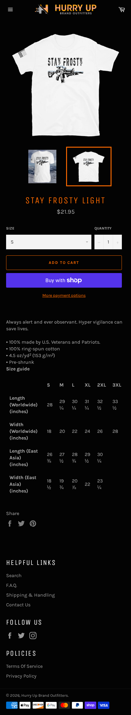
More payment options (64, 295)
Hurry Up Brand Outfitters (44, 695)
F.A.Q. (11, 585)
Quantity (103, 228)
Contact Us (18, 605)
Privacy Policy (21, 676)
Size (10, 228)
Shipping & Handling (30, 595)
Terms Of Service (24, 666)
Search (14, 575)
